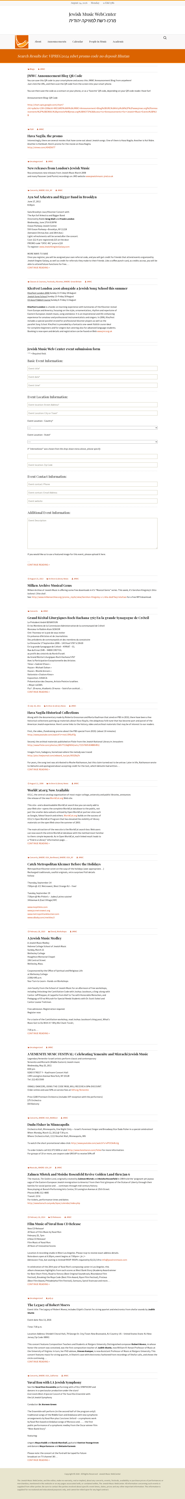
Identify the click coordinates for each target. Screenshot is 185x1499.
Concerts (34, 190)
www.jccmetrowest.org (38, 910)
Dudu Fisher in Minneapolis (48, 1124)
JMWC (42, 69)
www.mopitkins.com (37, 907)
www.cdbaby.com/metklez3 (40, 917)
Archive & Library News (58, 578)
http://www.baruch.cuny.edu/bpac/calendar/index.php (53, 1203)
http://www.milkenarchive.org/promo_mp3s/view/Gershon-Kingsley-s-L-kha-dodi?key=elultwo (79, 597)
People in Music (98, 41)
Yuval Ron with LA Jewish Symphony (54, 1382)
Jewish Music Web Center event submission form (63, 349)
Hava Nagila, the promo (45, 136)
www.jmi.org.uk (104, 331)
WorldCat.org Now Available (48, 790)
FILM (32, 129)
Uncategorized (36, 161)
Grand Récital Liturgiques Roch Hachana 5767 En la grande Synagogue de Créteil (88, 618)
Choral (53, 931)
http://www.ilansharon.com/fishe (84, 1150)
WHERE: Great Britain (73, 281)
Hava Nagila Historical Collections (53, 712)
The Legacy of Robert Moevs (48, 1305)
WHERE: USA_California (48, 1375)
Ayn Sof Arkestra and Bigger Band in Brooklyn (62, 197)
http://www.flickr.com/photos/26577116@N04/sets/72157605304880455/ (63, 745)
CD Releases (55, 1217)
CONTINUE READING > (38, 267)
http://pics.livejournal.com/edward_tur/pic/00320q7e (53, 755)
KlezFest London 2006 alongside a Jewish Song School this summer (77, 288)
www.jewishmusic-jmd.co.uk (99, 176)
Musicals (33, 1167)
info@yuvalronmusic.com (114, 1259)
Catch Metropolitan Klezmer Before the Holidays (64, 864)
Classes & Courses (38, 281)
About (38, 41)
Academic (118, 41)
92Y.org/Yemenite (80, 1089)
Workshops (62, 931)
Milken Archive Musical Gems (49, 585)
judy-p (50, 1298)
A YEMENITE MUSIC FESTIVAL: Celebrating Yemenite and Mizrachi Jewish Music (87, 1054)
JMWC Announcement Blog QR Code (54, 76)
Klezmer (59, 281)
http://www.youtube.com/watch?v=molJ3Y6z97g (51, 734)
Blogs (32, 69)
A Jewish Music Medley (44, 938)
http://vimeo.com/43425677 (41, 147)
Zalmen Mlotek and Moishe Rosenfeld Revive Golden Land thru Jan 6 (78, 1174)
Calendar (77, 41)
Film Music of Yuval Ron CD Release (54, 1224)
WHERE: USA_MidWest (48, 1117)
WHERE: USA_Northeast (49, 857)
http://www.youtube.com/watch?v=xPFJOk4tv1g (95, 1143)
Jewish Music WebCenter (110, 1474)
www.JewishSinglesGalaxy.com (54, 246)
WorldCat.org (56, 798)
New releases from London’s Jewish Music (58, 168)
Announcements (56, 41)
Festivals (51, 281)
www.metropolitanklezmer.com (43, 913)
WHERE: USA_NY (45, 190)
